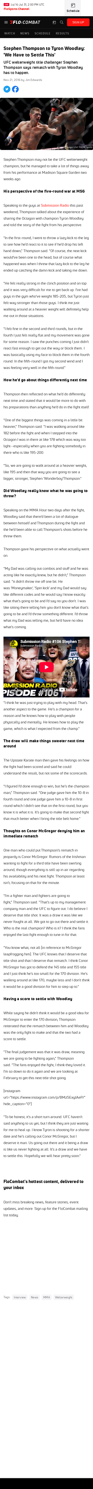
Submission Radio (55, 205)
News (34, 1297)
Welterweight (63, 1297)
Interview (20, 1297)
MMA (46, 1297)
